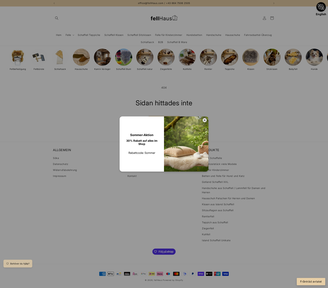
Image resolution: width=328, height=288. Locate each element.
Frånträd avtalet (311, 281)
